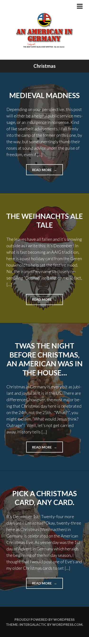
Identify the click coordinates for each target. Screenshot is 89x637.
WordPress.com (67, 624)
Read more (47, 171)
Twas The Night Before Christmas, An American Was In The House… (45, 359)
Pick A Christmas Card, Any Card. (44, 498)
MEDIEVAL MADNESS (44, 95)
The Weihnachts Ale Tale (44, 220)
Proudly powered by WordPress (44, 619)
